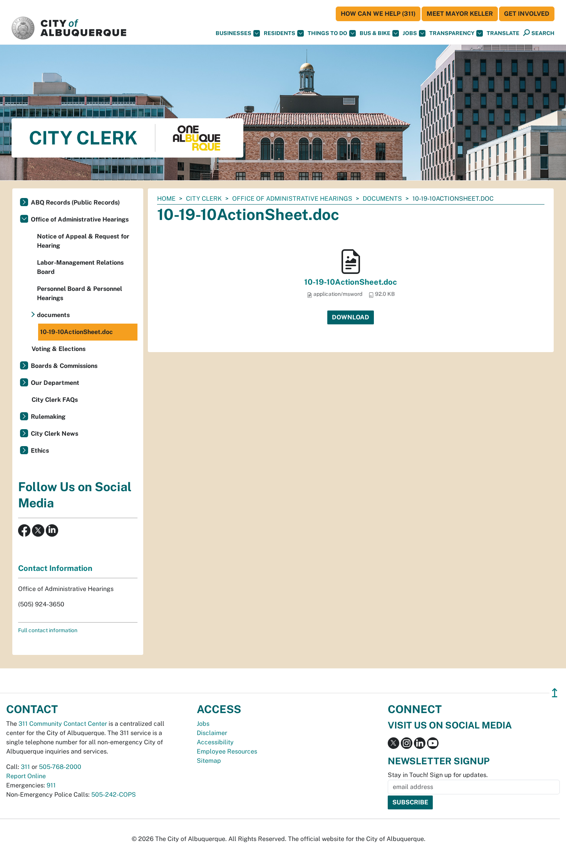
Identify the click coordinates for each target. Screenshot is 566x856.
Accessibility (215, 742)
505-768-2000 (60, 766)
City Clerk (204, 198)
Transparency (451, 33)
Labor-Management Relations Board (80, 267)
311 (25, 766)
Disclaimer (212, 733)
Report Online (26, 776)
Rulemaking (48, 416)
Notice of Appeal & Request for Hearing (83, 241)
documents (382, 198)
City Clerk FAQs (55, 399)
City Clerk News (54, 433)
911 (51, 785)
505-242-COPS (113, 794)
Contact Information (55, 568)
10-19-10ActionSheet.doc (350, 282)
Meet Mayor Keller (460, 13)
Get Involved (526, 13)
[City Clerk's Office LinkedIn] (51, 530)
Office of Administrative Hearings (292, 198)
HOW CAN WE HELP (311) (378, 13)
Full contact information (47, 630)
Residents (279, 33)
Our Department (55, 382)
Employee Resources (227, 751)
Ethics (40, 450)
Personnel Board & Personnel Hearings (79, 293)
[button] (503, 33)
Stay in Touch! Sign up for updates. (438, 775)
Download (350, 317)
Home (166, 198)
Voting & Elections (58, 348)
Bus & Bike (375, 33)
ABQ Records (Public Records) (75, 202)
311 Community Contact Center (62, 723)
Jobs (410, 33)
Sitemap (209, 760)
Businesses (233, 33)
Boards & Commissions (64, 365)
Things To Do (327, 33)
